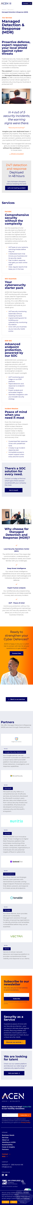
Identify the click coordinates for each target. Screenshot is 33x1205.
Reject (13, 1202)
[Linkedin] (3, 1175)
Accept (6, 1202)
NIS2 (3, 1156)
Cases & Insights (8, 1147)
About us (5, 1140)
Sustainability (7, 1145)
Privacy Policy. (25, 1122)
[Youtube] (6, 1175)
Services (10, 9)
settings (26, 1198)
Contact (5, 1154)
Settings (22, 1202)
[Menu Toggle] (10, 3)
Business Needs (8, 1135)
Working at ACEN (8, 1142)
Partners (5, 1149)
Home (4, 9)
